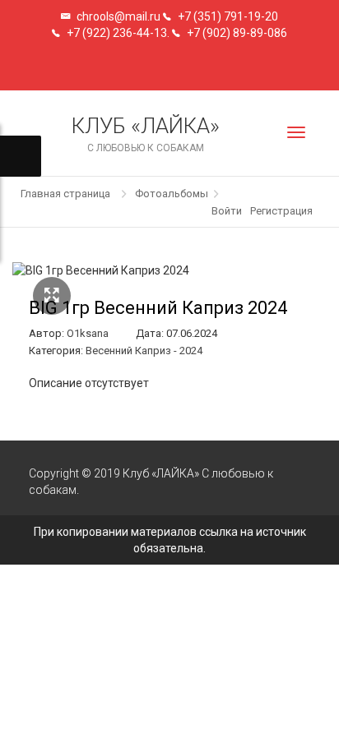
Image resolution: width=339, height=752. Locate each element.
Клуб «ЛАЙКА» (146, 133)
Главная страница (65, 193)
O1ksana (88, 333)
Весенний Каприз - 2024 (144, 350)
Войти (226, 211)
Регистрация (281, 211)
